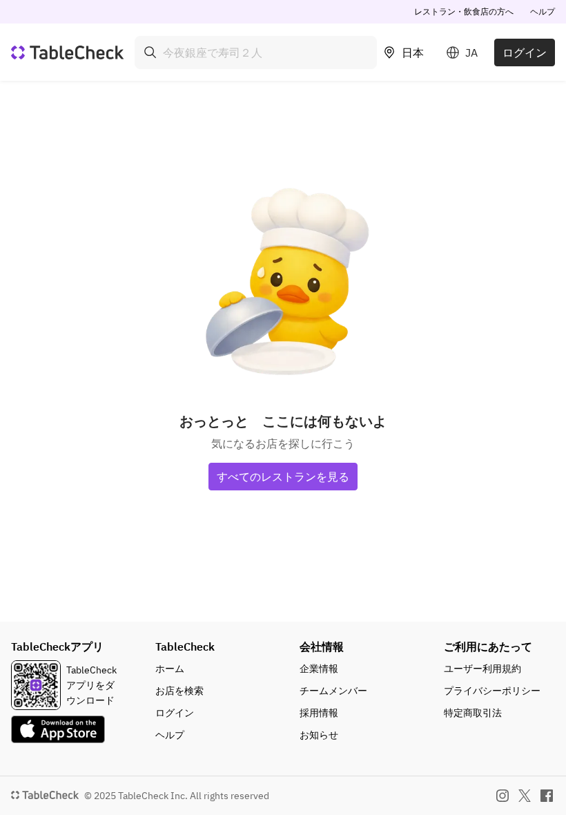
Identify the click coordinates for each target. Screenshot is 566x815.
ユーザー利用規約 (482, 668)
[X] (524, 795)
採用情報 (319, 713)
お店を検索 (179, 690)
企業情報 (319, 668)
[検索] (150, 52)
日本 (413, 52)
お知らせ (319, 735)
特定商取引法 (473, 713)
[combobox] (256, 52)
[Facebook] (546, 795)
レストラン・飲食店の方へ (464, 11)
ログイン (524, 52)
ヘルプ (542, 11)
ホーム (169, 668)
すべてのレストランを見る (283, 476)
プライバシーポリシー (492, 690)
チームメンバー (333, 690)
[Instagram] (502, 795)
